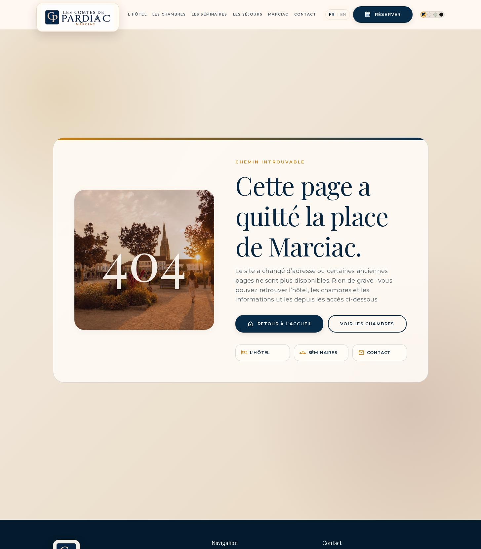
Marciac (278, 14)
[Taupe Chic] (429, 15)
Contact (305, 14)
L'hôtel (255, 352)
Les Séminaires (209, 14)
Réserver (383, 14)
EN (343, 14)
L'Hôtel (137, 14)
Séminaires (318, 352)
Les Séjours (247, 14)
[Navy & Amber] (423, 14)
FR (332, 14)
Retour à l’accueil (279, 324)
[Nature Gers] (435, 15)
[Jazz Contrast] (441, 15)
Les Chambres (169, 14)
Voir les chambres (367, 323)
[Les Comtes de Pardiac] (77, 14)
